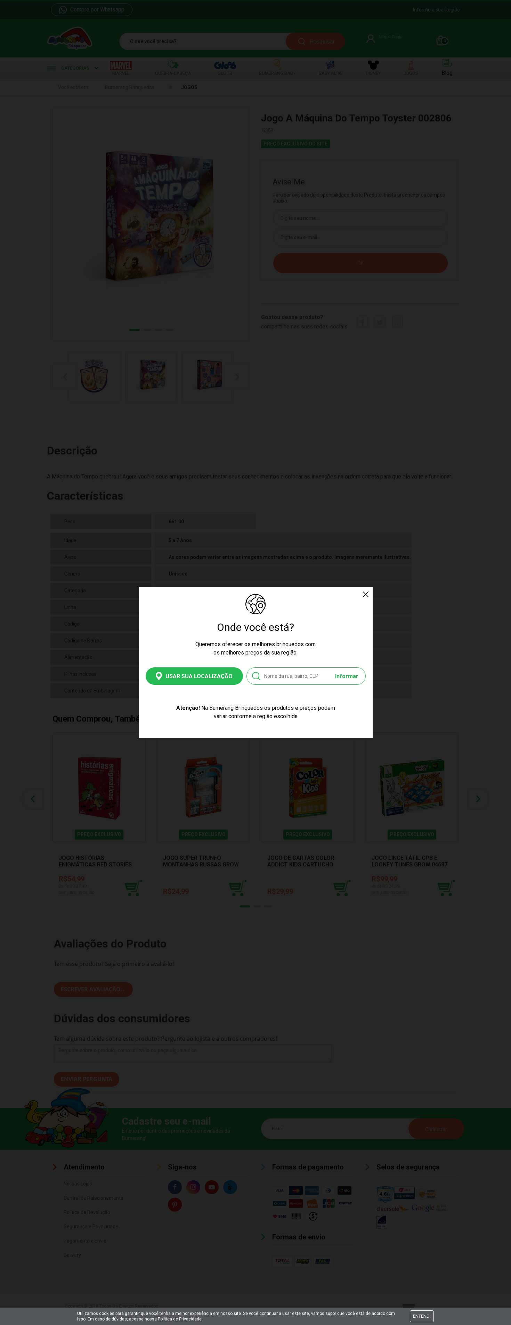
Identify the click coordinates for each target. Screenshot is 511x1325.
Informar (346, 676)
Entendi (422, 1316)
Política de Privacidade (180, 1319)
